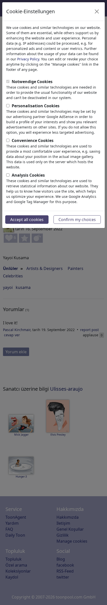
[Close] (97, 11)
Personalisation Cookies (35, 106)
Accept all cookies (27, 219)
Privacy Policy (28, 59)
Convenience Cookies (33, 140)
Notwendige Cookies (32, 81)
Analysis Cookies (28, 175)
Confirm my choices (77, 219)
